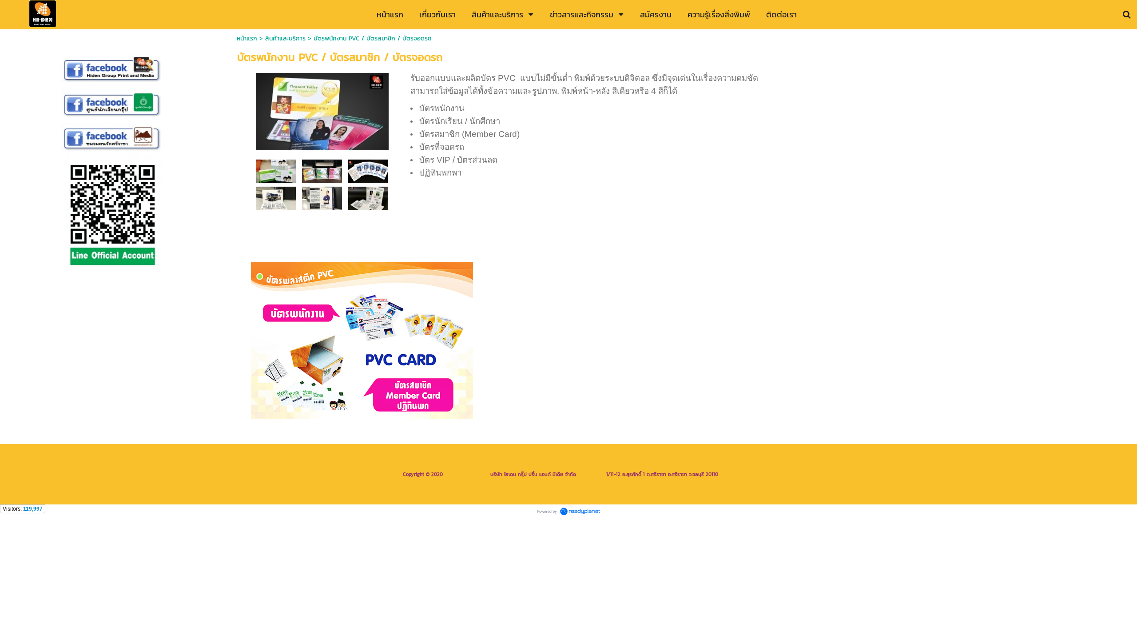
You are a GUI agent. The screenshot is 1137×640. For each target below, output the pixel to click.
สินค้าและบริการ (285, 38)
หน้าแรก (247, 38)
